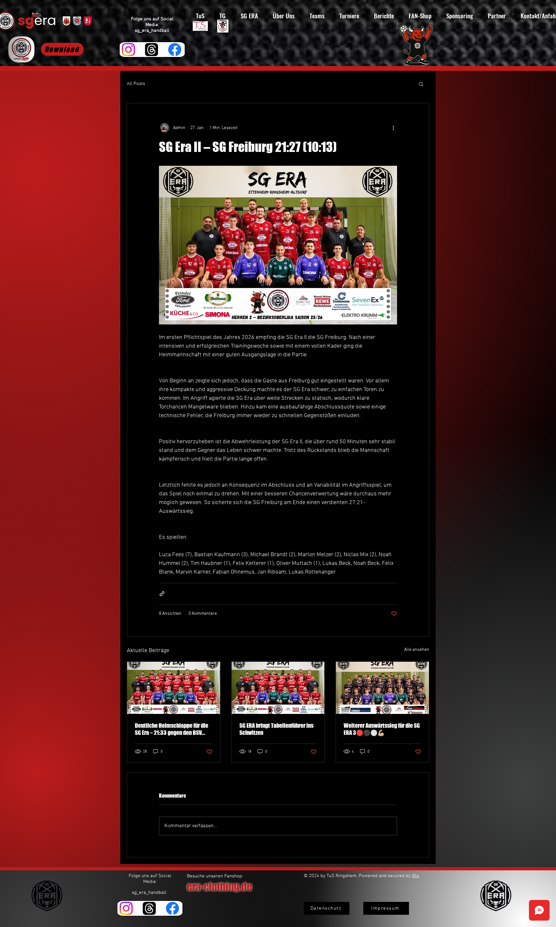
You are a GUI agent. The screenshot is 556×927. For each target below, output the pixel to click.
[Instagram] (128, 49)
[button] (421, 83)
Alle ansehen (416, 649)
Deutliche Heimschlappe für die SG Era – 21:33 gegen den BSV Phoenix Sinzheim (171, 729)
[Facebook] (174, 49)
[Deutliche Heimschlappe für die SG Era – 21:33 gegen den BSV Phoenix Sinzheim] (173, 688)
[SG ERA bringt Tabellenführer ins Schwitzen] (278, 688)
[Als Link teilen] (162, 594)
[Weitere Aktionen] (393, 128)
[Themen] (151, 49)
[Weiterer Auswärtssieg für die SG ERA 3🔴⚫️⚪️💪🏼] (382, 688)
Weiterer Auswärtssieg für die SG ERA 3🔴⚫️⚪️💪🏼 (382, 729)
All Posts (136, 84)
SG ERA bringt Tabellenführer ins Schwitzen (276, 729)
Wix (415, 876)
